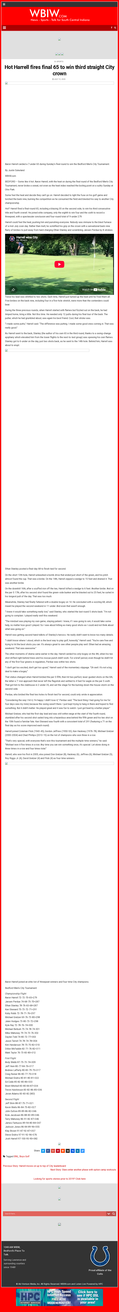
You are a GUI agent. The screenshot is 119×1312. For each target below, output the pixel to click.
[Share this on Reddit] (63, 1151)
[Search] (115, 27)
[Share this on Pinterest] (58, 1151)
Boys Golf (24, 1156)
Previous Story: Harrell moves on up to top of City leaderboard (34, 1166)
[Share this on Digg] (73, 1151)
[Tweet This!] (43, 1151)
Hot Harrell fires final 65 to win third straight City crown (60, 70)
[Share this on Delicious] (83, 1151)
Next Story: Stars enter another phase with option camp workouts (83, 1169)
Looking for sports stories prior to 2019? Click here (60, 1178)
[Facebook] (111, 27)
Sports (60, 62)
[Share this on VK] (68, 1151)
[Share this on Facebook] (48, 1151)
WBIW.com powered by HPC (59, 1309)
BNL (16, 1156)
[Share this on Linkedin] (78, 1151)
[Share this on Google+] (53, 1151)
